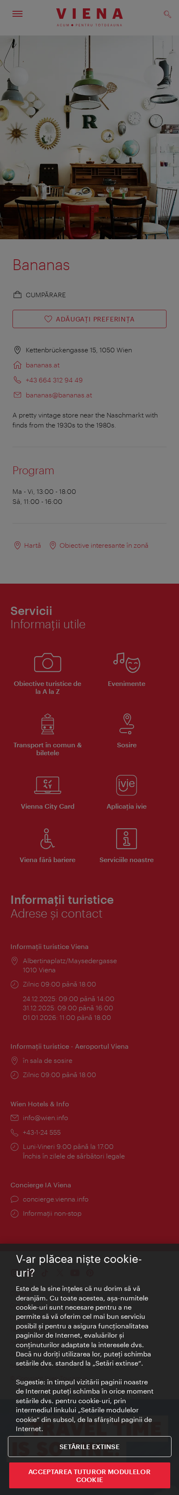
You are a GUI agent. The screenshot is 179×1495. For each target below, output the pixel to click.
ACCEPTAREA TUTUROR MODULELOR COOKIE (89, 1475)
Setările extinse (89, 1446)
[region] (89, 1369)
